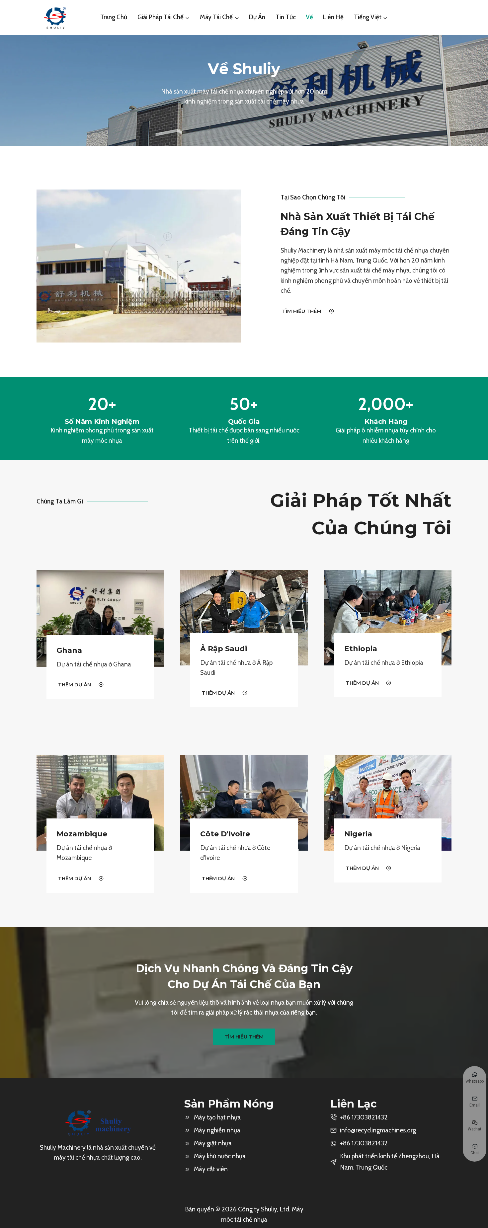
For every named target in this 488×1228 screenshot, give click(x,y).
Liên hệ (333, 17)
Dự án (257, 17)
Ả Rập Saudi (223, 648)
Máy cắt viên (211, 1169)
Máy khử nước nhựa (220, 1156)
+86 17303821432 (364, 1143)
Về (309, 17)
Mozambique (81, 833)
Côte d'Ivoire (225, 833)
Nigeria (358, 833)
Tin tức (286, 17)
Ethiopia (360, 648)
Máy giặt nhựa (213, 1143)
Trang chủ (113, 17)
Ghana (69, 650)
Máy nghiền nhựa (217, 1130)
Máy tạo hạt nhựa (217, 1117)
